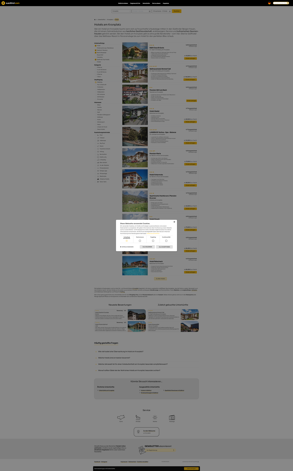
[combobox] (174, 222)
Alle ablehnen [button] (147, 246)
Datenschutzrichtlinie (153, 233)
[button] (126, 247)
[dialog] (146, 235)
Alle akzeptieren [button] (164, 247)
